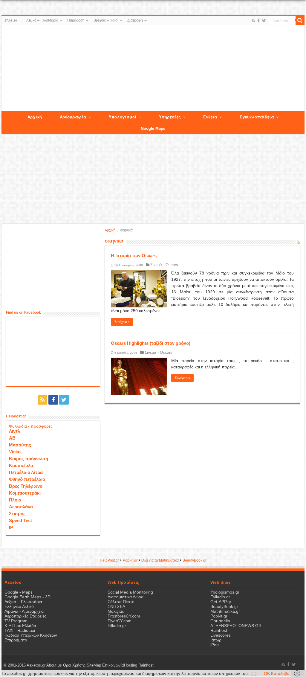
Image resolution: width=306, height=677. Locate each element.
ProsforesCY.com (124, 616)
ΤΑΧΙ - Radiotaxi (19, 630)
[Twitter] (264, 20)
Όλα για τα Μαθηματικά (160, 560)
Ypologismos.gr (224, 592)
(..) (254, 673)
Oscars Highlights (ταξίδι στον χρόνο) (150, 343)
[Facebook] (258, 20)
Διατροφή (135, 20)
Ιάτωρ (215, 640)
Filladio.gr (117, 625)
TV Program (15, 620)
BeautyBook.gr (224, 606)
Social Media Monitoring (130, 592)
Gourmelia (220, 620)
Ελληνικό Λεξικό (19, 606)
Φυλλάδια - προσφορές (31, 426)
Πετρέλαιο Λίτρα (26, 472)
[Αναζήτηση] (300, 20)
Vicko (15, 451)
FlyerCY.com (119, 620)
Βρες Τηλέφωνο (25, 486)
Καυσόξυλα (21, 465)
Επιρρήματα (15, 640)
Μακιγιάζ (116, 611)
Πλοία (15, 499)
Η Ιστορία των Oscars (134, 255)
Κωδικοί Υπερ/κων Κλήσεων (30, 635)
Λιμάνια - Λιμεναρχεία (24, 611)
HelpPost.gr (109, 560)
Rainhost (218, 630)
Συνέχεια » (122, 322)
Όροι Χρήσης (74, 665)
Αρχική (110, 230)
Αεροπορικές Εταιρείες (25, 616)
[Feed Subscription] (298, 242)
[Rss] (253, 20)
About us (54, 665)
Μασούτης (20, 444)
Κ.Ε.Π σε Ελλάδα (20, 625)
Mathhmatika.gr (225, 611)
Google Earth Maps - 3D (27, 596)
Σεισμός (17, 513)
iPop (214, 644)
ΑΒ (12, 437)
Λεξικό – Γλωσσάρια (42, 20)
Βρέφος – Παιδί (106, 20)
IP (11, 527)
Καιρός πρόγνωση (28, 458)
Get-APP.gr (220, 601)
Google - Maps (18, 592)
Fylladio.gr (220, 596)
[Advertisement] (153, 68)
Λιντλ (14, 431)
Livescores (220, 635)
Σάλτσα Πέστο (121, 601)
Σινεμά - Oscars (164, 265)
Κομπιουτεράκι (25, 492)
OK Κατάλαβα (277, 673)
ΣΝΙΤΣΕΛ (116, 606)
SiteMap (94, 665)
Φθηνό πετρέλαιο (27, 479)
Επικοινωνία (113, 665)
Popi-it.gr (130, 560)
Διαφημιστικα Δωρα (125, 596)
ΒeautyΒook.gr (194, 560)
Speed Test (20, 520)
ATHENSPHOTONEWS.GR (235, 625)
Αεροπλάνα (21, 506)
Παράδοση (76, 20)
